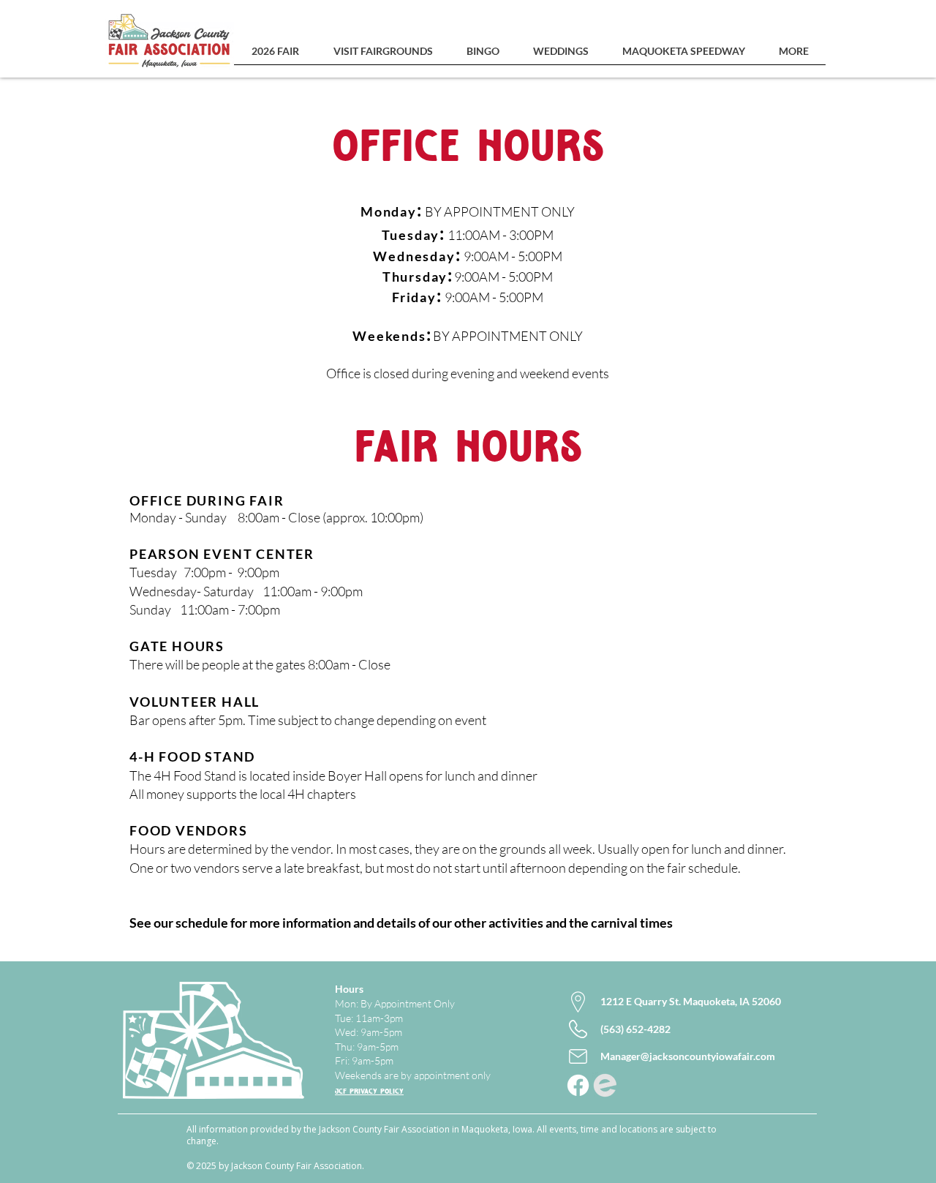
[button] (275, 55)
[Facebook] (578, 1085)
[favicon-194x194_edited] (605, 1085)
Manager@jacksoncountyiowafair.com (687, 1056)
